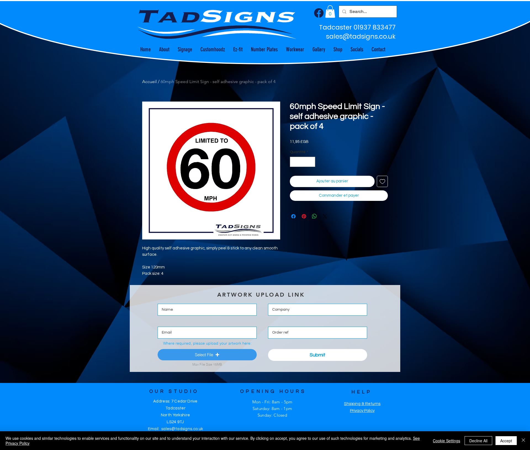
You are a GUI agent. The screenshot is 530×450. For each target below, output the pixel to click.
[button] (330, 11)
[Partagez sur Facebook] (293, 216)
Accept (506, 440)
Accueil (149, 81)
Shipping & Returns (362, 404)
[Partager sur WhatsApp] (314, 216)
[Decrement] (294, 162)
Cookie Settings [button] (446, 440)
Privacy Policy (362, 411)
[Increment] (311, 162)
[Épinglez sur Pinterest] (304, 216)
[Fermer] (523, 441)
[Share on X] (325, 216)
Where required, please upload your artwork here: (207, 343)
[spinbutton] (303, 162)
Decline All (478, 440)
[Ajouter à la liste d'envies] (382, 181)
